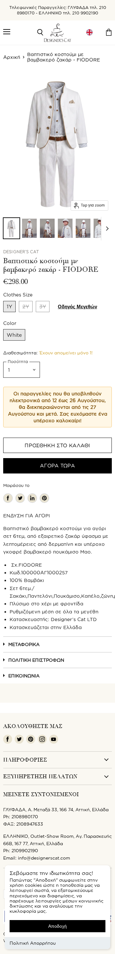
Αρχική (11, 57)
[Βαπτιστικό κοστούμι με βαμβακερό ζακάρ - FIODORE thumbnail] (11, 228)
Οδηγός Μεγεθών (77, 306)
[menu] (89, 32)
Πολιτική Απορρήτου (33, 943)
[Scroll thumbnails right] (106, 228)
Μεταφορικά (24, 644)
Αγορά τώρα (57, 465)
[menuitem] (89, 32)
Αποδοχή (57, 926)
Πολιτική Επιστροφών (36, 660)
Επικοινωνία (24, 675)
